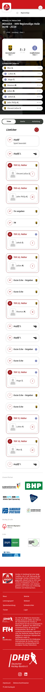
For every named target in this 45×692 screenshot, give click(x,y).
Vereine (26, 596)
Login (26, 609)
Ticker (9, 121)
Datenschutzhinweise (21, 683)
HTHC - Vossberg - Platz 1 (15, 32)
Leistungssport (8, 601)
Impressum (6, 683)
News (5, 596)
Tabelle (22, 121)
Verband (26, 601)
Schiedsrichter (29, 605)
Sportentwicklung (9, 605)
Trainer (5, 609)
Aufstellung (36, 121)
